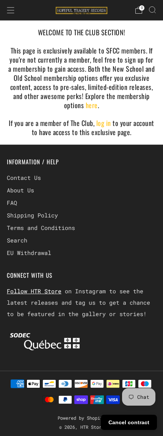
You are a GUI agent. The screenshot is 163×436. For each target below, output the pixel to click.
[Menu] (10, 10)
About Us (20, 190)
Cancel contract (128, 422)
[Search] (152, 10)
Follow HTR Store (34, 291)
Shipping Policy (32, 215)
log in (104, 123)
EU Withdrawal (29, 253)
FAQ (12, 202)
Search (17, 240)
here (92, 105)
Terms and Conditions (41, 227)
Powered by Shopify (81, 418)
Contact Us (24, 177)
